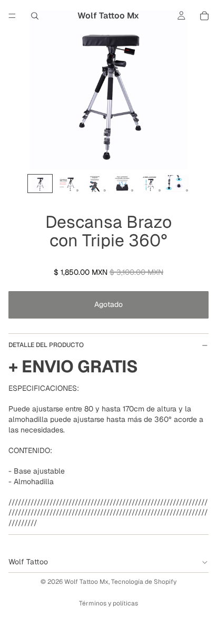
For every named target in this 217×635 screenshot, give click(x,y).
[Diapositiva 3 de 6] (94, 183)
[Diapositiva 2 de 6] (67, 183)
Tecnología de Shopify (143, 582)
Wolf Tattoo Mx (86, 582)
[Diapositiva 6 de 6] (177, 183)
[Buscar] (34, 15)
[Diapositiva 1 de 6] (40, 183)
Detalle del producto (46, 345)
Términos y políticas (108, 603)
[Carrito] (204, 15)
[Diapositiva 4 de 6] (122, 183)
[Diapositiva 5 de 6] (149, 183)
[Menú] (12, 16)
